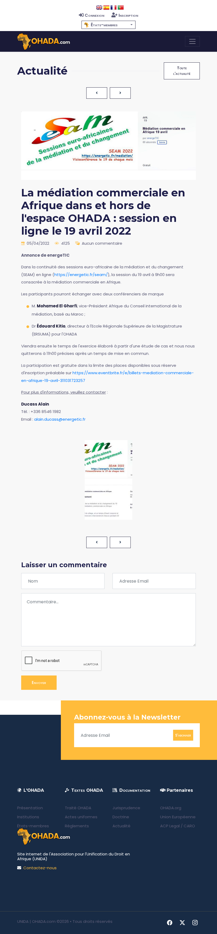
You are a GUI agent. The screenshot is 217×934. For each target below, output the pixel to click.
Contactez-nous (40, 868)
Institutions (28, 817)
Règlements (77, 826)
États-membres (33, 826)
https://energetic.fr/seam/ (81, 274)
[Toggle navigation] (192, 41)
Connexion (94, 15)
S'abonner (183, 735)
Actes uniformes (81, 817)
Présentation (30, 808)
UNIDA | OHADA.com (36, 921)
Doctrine (120, 817)
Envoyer (39, 682)
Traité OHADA (78, 808)
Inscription (128, 15)
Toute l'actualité (181, 70)
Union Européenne (178, 817)
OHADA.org (170, 808)
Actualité (121, 826)
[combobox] (108, 25)
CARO (189, 826)
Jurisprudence (126, 808)
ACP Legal (170, 826)
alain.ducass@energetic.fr (59, 419)
